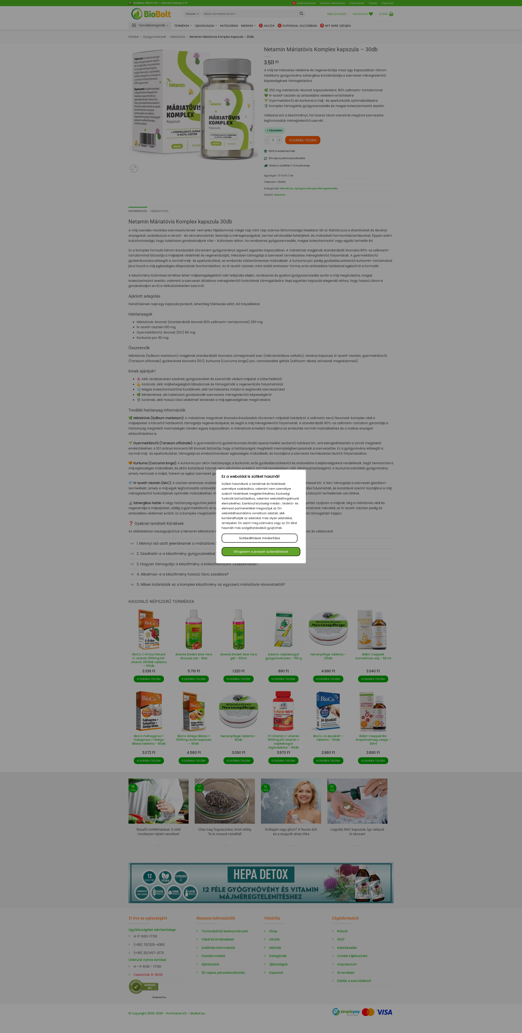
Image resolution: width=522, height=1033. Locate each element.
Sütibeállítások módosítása (259, 538)
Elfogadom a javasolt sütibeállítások (261, 552)
